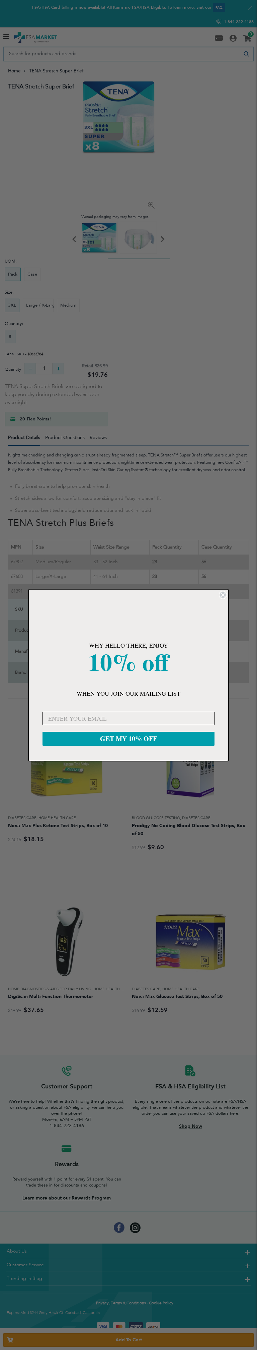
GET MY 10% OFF (128, 738)
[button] (128, 616)
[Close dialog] (223, 595)
